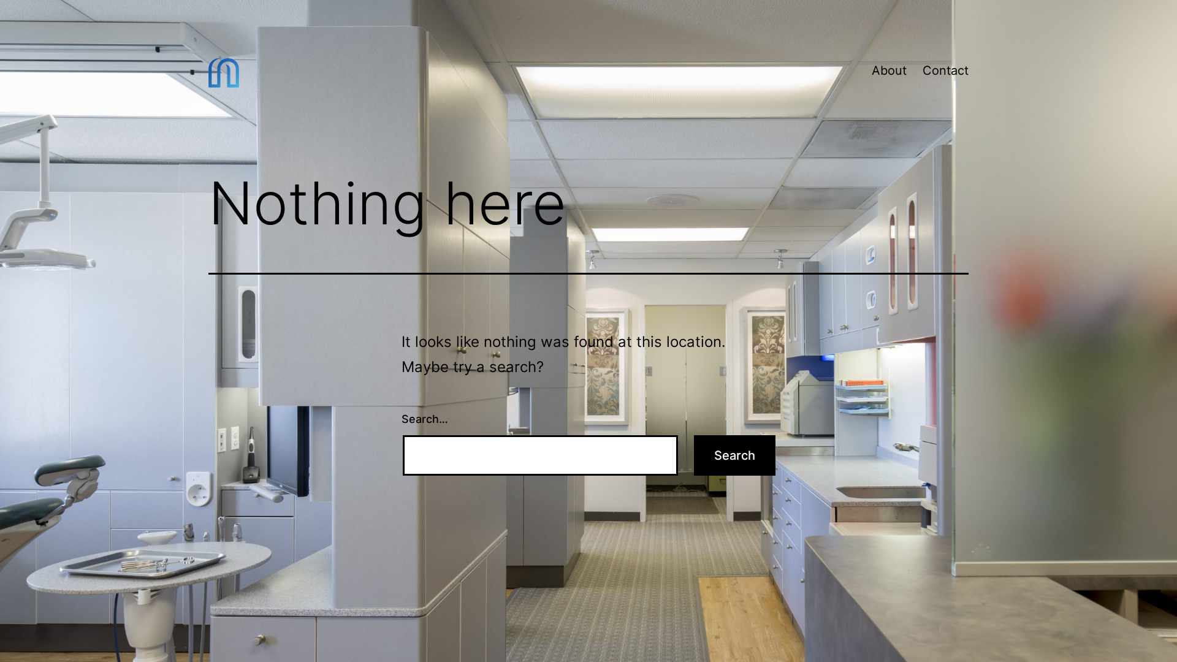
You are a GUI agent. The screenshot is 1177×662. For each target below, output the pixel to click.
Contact (946, 70)
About (889, 70)
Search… (425, 419)
